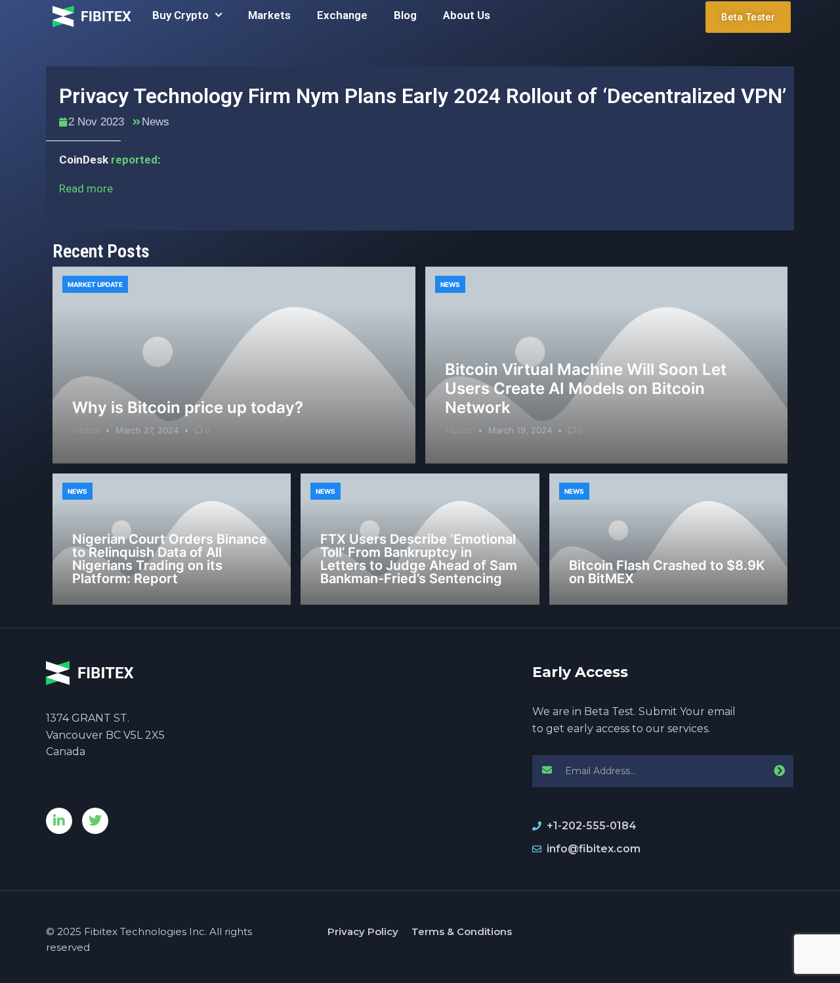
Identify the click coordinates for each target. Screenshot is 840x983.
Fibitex (86, 430)
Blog (405, 15)
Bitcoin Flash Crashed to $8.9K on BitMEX (667, 571)
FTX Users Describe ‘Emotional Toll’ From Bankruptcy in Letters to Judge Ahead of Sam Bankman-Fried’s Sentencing (418, 558)
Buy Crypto (180, 15)
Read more (86, 188)
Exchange (342, 15)
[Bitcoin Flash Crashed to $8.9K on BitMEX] (668, 539)
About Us (466, 15)
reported (134, 159)
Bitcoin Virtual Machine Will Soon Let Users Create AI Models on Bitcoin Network (585, 388)
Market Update (95, 284)
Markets (269, 15)
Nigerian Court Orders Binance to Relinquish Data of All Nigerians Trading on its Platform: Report (169, 558)
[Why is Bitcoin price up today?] (233, 365)
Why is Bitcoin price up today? (187, 407)
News (155, 122)
